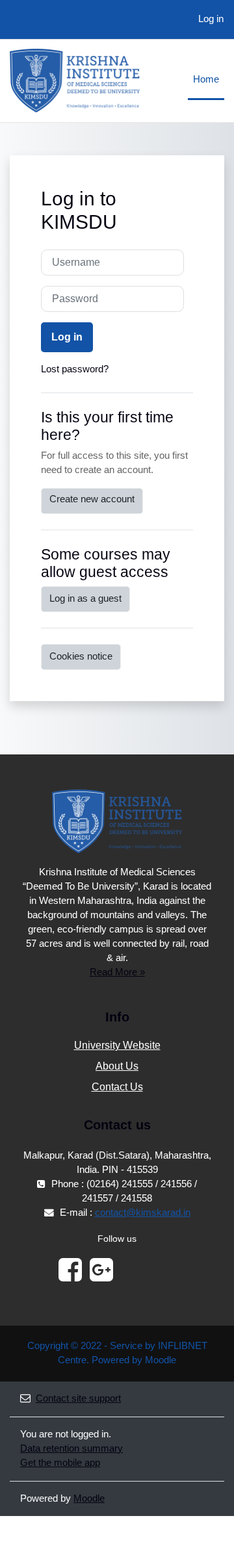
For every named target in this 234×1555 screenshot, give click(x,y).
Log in (211, 19)
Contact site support (78, 1398)
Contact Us (117, 1086)
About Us (117, 1066)
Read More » (117, 972)
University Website (117, 1045)
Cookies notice (80, 656)
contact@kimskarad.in (142, 1212)
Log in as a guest (85, 598)
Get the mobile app (60, 1463)
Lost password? (75, 369)
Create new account (92, 499)
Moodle (89, 1498)
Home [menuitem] (206, 79)
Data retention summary (71, 1448)
